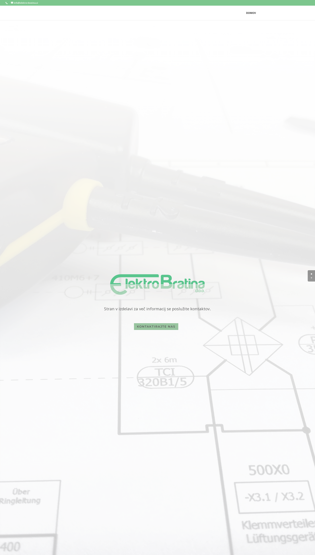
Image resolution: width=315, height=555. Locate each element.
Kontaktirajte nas (156, 326)
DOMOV (251, 13)
